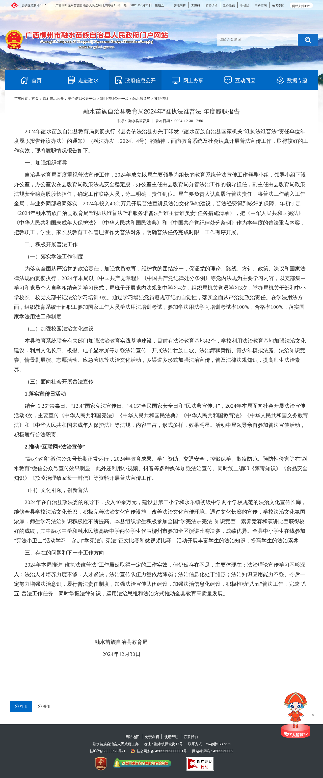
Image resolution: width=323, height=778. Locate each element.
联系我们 (191, 736)
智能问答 (180, 5)
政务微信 (229, 5)
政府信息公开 (53, 98)
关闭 (46, 706)
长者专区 (278, 5)
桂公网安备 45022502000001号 (162, 750)
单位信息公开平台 (82, 98)
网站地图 (132, 736)
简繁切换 (211, 5)
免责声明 (152, 736)
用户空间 (261, 5)
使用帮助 (171, 736)
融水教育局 (141, 98)
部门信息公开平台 (114, 98)
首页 (35, 98)
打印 (23, 706)
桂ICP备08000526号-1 (107, 750)
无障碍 (195, 5)
